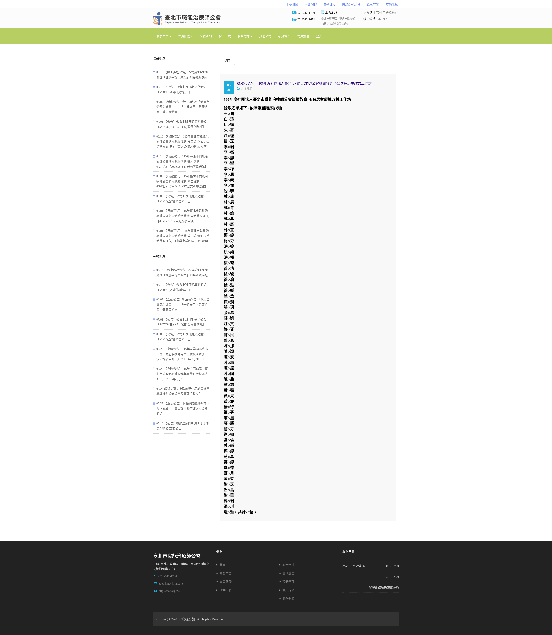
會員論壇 (303, 36)
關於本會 (163, 36)
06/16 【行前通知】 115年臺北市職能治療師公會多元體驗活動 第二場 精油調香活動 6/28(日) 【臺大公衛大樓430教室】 (182, 142)
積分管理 (284, 36)
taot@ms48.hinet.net (171, 583)
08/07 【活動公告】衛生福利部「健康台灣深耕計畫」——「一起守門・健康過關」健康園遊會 (182, 107)
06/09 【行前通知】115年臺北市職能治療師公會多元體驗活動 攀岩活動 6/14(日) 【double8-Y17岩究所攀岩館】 (182, 181)
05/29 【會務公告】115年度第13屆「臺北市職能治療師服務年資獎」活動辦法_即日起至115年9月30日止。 (182, 374)
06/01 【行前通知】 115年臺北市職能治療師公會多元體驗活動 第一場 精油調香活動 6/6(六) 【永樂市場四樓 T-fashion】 (183, 236)
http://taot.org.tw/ (169, 591)
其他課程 (329, 4)
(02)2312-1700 (167, 576)
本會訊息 (292, 4)
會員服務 (184, 36)
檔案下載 (225, 36)
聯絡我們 (288, 598)
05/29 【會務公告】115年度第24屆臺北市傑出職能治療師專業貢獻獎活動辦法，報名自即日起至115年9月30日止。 (182, 354)
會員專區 (288, 590)
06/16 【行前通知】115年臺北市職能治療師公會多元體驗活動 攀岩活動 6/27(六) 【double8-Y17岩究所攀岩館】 (182, 161)
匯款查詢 (206, 36)
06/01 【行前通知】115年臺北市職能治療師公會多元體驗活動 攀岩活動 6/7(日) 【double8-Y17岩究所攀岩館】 (182, 216)
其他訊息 (392, 4)
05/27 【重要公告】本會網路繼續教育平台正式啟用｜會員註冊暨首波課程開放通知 (182, 408)
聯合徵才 (244, 36)
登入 (319, 36)
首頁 (223, 565)
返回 (227, 60)
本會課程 (311, 4)
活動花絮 (373, 4)
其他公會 (265, 36)
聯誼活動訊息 (351, 4)
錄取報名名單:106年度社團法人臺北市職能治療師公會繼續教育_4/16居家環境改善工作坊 (304, 83)
